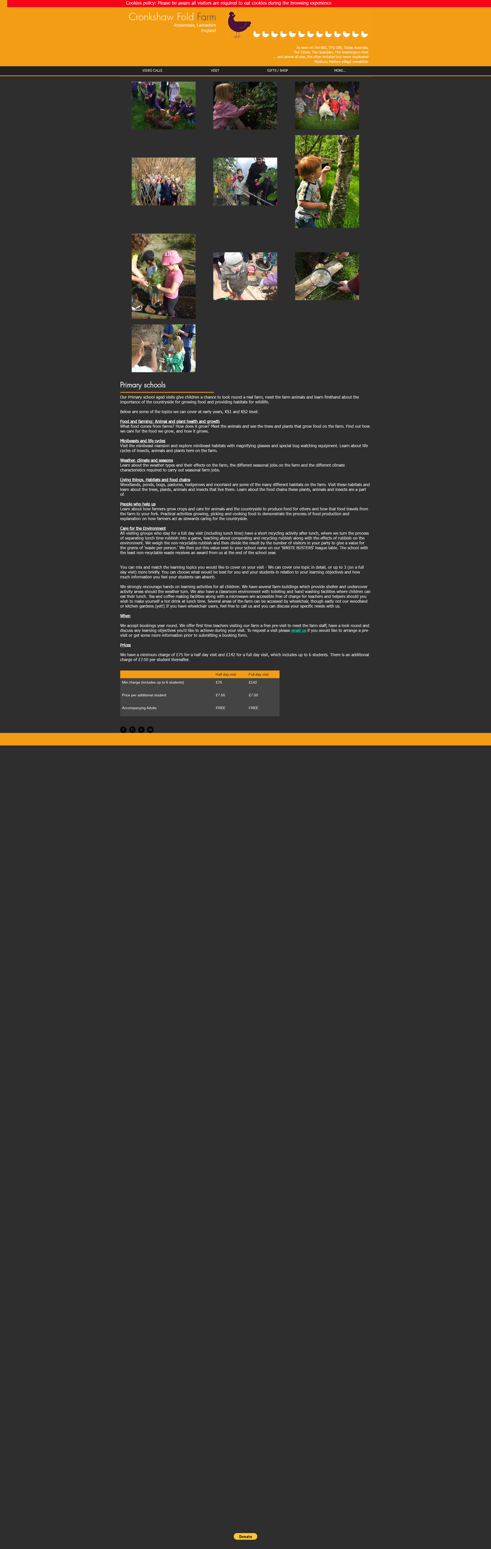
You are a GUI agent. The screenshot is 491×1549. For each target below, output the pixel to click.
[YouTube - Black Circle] (150, 730)
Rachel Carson (238, 1384)
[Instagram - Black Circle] (132, 730)
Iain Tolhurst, (270, 1384)
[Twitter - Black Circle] (141, 730)
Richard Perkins (164, 1390)
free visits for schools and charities (169, 1437)
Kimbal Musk (331, 1384)
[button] (245, 1536)
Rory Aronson (300, 1384)
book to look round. (300, 1437)
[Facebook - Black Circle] (123, 730)
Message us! (136, 1401)
